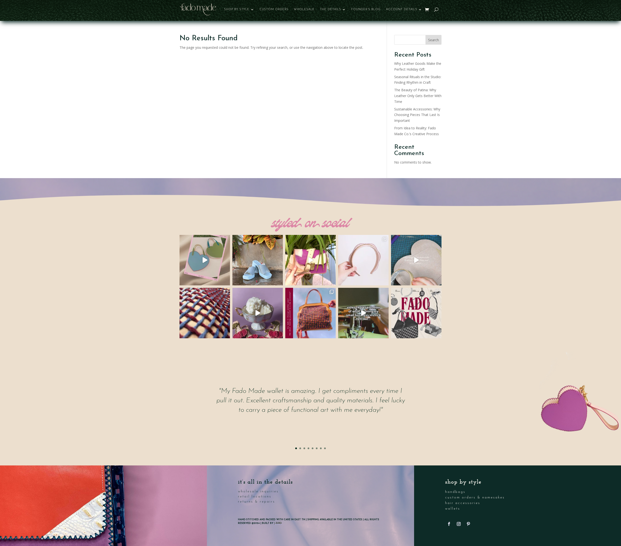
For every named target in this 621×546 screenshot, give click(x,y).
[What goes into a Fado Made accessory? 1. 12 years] (416, 260)
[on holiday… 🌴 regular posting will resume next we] (257, 260)
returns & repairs (256, 502)
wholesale (304, 9)
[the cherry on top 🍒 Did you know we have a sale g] (257, 313)
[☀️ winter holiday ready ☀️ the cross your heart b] (310, 260)
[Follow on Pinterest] (468, 524)
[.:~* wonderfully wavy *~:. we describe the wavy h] (363, 260)
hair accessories (462, 503)
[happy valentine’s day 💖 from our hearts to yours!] (205, 260)
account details (401, 9)
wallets (452, 509)
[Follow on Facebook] (449, 524)
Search (433, 40)
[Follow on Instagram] (459, 524)
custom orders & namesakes (475, 497)
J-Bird (278, 523)
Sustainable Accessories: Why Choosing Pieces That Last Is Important (417, 115)
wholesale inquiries (258, 491)
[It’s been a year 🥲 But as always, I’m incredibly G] (363, 313)
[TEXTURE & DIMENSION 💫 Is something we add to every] (205, 313)
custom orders (274, 9)
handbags (455, 492)
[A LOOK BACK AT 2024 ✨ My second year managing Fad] (416, 313)
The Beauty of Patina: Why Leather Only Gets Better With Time (417, 96)
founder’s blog (366, 9)
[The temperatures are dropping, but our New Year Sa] (310, 313)
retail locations (254, 496)
